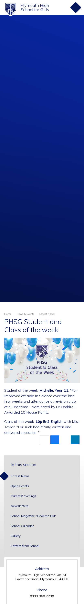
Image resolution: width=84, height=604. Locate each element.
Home (8, 313)
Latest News (47, 313)
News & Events (25, 313)
